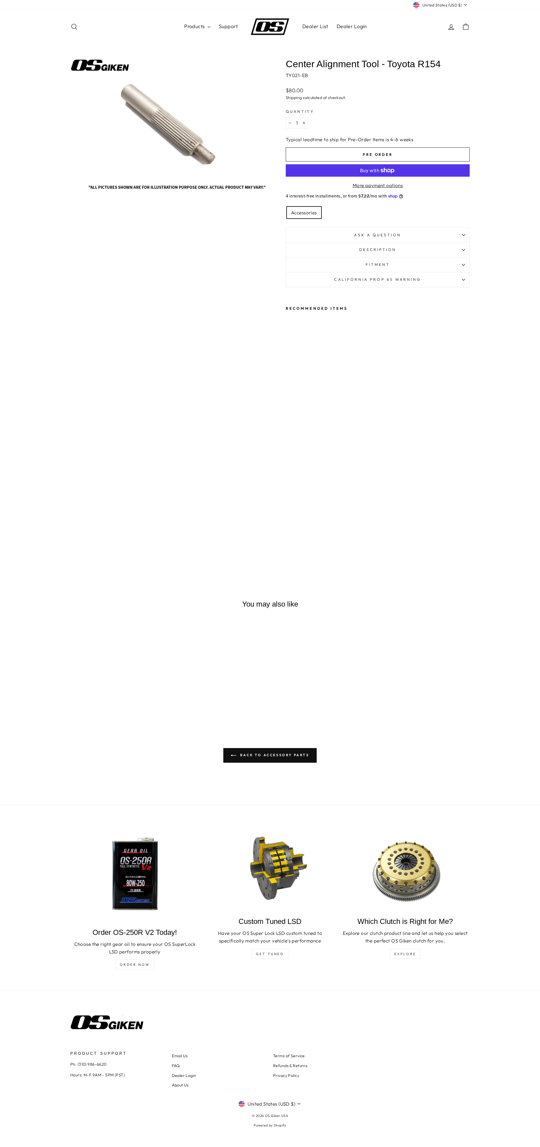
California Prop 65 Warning (377, 279)
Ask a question (377, 234)
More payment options (378, 185)
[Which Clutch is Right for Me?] (405, 869)
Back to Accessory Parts (273, 755)
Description (378, 249)
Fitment (378, 264)
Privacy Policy (286, 1075)
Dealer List (315, 26)
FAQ (176, 1065)
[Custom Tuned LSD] (270, 869)
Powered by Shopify (270, 1125)
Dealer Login (352, 26)
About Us (180, 1085)
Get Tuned (270, 954)
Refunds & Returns (290, 1065)
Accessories (304, 213)
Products (195, 26)
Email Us (180, 1055)
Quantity (300, 111)
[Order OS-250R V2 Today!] (134, 874)
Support (228, 26)
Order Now (135, 964)
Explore (405, 954)
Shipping (294, 97)
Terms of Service (289, 1055)
